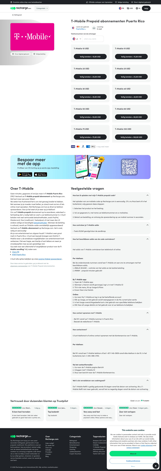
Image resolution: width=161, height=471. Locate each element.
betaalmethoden (40, 222)
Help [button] (146, 8)
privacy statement (133, 447)
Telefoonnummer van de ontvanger (83, 34)
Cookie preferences (133, 461)
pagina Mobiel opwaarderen (50, 259)
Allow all (133, 454)
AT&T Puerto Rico (19, 254)
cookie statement (147, 445)
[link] (24, 174)
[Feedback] (156, 466)
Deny (133, 466)
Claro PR (15, 252)
